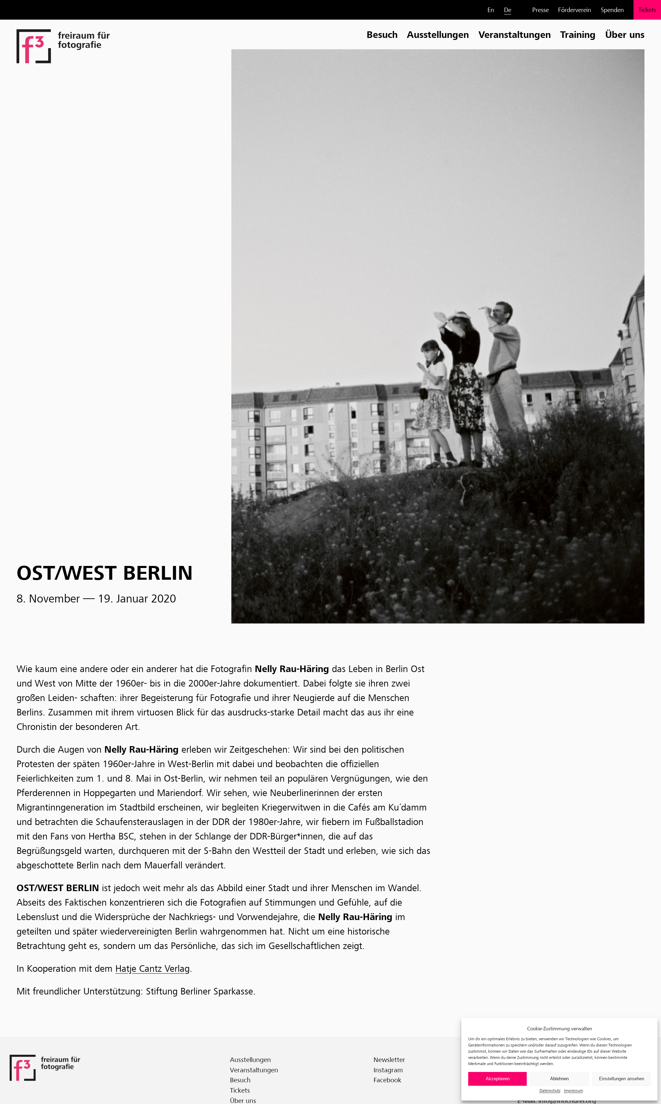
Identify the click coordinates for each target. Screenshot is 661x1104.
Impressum (573, 1090)
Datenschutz (549, 1090)
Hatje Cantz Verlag (152, 968)
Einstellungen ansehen (621, 1078)
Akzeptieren (498, 1078)
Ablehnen (559, 1078)
